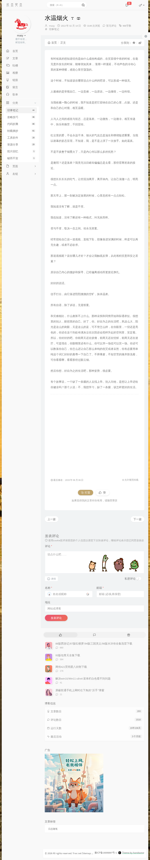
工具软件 (20, 137)
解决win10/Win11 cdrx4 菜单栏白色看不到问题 (83, 678)
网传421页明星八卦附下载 (71, 667)
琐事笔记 (20, 110)
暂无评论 (111, 25)
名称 (48, 588)
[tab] (60, 635)
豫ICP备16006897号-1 (106, 852)
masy (52, 25)
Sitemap (86, 853)
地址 (47, 602)
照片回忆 (20, 151)
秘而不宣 (20, 158)
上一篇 (51, 519)
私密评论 (130, 578)
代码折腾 (20, 124)
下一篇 (137, 519)
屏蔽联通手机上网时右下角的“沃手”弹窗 (79, 690)
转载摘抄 (20, 131)
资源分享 (20, 144)
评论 (48, 546)
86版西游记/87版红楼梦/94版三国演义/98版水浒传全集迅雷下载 (93, 643)
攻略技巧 (20, 117)
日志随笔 (53, 828)
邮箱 (100, 588)
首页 (54, 42)
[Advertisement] (94, 434)
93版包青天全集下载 (67, 655)
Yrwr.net (77, 853)
